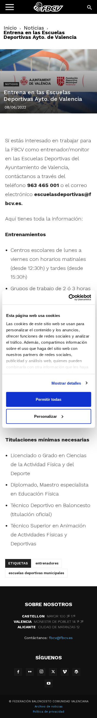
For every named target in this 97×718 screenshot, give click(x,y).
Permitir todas (48, 399)
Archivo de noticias (49, 706)
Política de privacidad (48, 711)
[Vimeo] (65, 672)
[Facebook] (19, 124)
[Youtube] (49, 683)
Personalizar (45, 416)
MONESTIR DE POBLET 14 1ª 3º (48, 621)
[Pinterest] (43, 124)
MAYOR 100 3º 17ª (48, 616)
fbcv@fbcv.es (61, 638)
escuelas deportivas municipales (36, 573)
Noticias (34, 28)
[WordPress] (76, 672)
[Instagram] (41, 672)
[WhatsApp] (66, 124)
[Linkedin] (54, 124)
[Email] (78, 124)
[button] (90, 8)
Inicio (10, 28)
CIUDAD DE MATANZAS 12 (49, 627)
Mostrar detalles (66, 383)
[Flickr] (30, 672)
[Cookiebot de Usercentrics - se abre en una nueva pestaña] (69, 297)
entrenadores (46, 563)
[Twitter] (31, 124)
